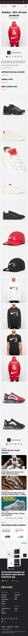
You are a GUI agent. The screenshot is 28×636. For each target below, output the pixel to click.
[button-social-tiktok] (18, 56)
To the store (4, 75)
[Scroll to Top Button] (25, 555)
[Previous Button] (3, 543)
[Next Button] (7, 543)
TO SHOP (3, 89)
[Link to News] (5, 6)
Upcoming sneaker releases (13, 525)
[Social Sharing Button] (9, 52)
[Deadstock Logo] (14, 6)
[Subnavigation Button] (2, 6)
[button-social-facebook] (12, 56)
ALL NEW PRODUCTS (6, 68)
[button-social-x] (21, 56)
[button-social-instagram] (10, 56)
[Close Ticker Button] (26, 2)
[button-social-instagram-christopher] (7, 56)
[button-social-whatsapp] (15, 56)
